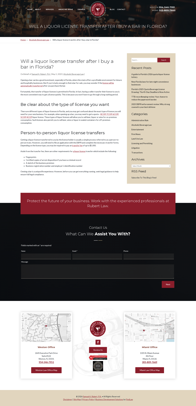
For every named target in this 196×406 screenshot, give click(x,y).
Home (29, 9)
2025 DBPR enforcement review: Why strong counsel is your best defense (150, 105)
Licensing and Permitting (141, 143)
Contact (121, 9)
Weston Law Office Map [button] (46, 370)
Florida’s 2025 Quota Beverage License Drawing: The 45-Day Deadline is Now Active (150, 90)
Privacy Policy (88, 399)
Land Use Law (137, 139)
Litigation (135, 148)
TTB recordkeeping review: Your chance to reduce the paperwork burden (149, 98)
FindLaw (129, 399)
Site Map (77, 399)
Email (74, 251)
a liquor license (79, 151)
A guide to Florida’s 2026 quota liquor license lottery (150, 75)
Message (24, 262)
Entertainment (137, 129)
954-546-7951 (167, 7)
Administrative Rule (139, 120)
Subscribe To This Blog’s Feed (143, 177)
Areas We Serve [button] (65, 9)
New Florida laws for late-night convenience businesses (150, 83)
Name (23, 251)
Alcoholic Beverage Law (74, 74)
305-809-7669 (167, 10)
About (38, 9)
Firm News (136, 134)
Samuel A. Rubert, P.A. (41, 74)
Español (82, 9)
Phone (125, 251)
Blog (112, 9)
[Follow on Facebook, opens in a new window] (98, 342)
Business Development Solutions (109, 399)
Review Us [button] (98, 350)
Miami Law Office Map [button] (150, 370)
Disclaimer (67, 399)
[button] (193, 389)
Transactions (137, 152)
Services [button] (50, 9)
